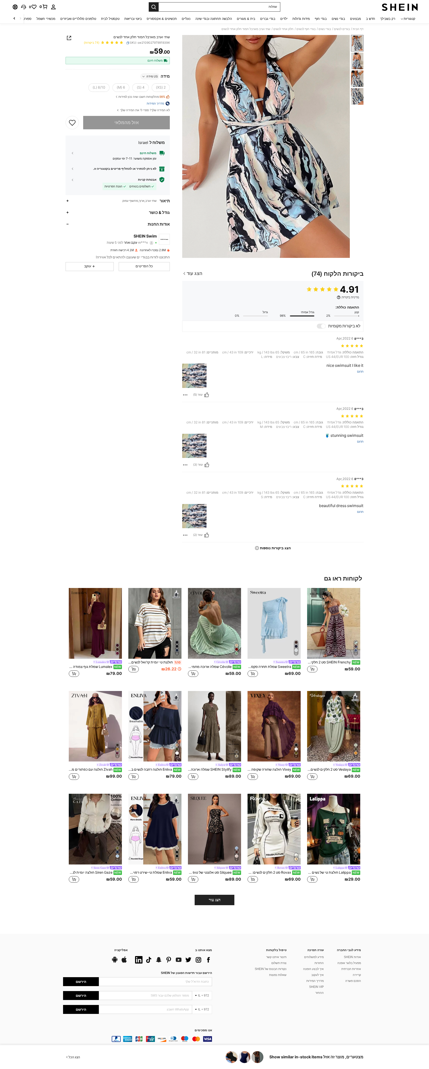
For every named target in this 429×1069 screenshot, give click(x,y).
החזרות (319, 963)
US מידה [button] (152, 76)
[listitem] (333, 635)
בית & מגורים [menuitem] (246, 19)
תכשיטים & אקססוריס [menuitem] (162, 19)
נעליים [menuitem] (186, 19)
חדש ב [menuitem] (370, 19)
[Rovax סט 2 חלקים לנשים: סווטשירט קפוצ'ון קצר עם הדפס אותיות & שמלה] (274, 829)
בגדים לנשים (342, 29)
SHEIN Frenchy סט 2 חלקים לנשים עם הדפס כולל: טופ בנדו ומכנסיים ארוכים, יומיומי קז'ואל (333, 662)
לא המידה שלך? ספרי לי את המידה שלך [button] (144, 110)
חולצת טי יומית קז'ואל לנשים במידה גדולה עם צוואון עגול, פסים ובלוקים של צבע (154, 662)
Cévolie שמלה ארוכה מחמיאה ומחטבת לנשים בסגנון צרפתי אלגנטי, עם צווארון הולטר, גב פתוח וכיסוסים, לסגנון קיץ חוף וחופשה (214, 667)
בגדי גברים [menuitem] (267, 19)
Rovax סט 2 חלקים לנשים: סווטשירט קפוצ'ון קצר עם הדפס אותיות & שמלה (274, 872)
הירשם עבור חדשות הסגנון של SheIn (186, 973)
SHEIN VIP (316, 987)
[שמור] (72, 122)
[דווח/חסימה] (185, 395)
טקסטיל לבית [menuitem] (110, 19)
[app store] (124, 962)
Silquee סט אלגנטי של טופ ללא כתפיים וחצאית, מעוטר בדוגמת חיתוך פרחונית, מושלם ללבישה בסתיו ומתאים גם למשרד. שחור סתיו (214, 872)
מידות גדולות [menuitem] (301, 19)
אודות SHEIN (352, 957)
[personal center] (53, 7)
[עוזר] (207, 395)
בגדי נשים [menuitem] (338, 19)
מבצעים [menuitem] (355, 19)
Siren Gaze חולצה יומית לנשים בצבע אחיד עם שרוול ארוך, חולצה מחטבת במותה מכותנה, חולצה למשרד (95, 872)
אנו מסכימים (203, 1030)
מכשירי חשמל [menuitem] (45, 19)
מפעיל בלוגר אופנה (349, 963)
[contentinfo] (137, 1039)
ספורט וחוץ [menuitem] (24, 19)
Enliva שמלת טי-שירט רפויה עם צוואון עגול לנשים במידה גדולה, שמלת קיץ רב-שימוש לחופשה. (154, 872)
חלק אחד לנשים (283, 29)
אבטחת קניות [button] (147, 179)
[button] (24, 7)
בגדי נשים (325, 29)
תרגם (360, 371)
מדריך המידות (315, 981)
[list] (172, 960)
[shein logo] (400, 7)
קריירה (357, 975)
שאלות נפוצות (277, 975)
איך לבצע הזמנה (313, 969)
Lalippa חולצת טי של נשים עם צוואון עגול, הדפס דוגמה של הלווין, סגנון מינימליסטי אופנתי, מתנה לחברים (333, 872)
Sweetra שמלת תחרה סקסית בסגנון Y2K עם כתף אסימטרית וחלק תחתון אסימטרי (274, 667)
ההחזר (319, 993)
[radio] (161, 87)
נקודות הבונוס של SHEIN (270, 969)
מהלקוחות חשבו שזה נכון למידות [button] (141, 97)
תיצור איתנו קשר (276, 957)
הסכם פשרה (353, 981)
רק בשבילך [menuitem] (387, 19)
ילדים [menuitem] (283, 19)
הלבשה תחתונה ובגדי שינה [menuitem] (213, 19)
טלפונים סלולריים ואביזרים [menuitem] (78, 19)
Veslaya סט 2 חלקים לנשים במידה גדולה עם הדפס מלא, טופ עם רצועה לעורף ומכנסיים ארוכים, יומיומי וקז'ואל (333, 769)
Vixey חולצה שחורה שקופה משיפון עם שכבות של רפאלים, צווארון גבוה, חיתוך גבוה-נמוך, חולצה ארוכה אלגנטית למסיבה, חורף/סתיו (274, 769)
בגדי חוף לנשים (306, 29)
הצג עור (214, 900)
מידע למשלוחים (314, 957)
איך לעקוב (317, 975)
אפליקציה (121, 950)
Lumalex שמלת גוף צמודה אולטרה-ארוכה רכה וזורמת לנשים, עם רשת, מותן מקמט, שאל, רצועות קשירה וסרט (95, 667)
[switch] (321, 326)
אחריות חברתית (351, 969)
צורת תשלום (278, 963)
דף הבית (358, 29)
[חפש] (154, 7)
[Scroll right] (14, 19)
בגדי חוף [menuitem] (321, 19)
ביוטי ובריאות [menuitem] (133, 19)
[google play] (114, 962)
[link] (43, 7)
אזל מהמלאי (126, 122)
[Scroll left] (20, 19)
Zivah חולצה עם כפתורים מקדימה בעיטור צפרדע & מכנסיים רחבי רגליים (95, 769)
